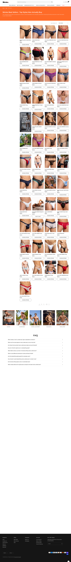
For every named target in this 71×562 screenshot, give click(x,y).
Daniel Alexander (35, 326)
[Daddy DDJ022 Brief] (38, 32)
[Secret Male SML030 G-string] (50, 246)
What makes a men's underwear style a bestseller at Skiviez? (21, 339)
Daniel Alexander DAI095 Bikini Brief (25, 40)
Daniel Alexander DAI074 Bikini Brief (62, 190)
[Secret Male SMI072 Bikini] (50, 161)
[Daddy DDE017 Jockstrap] (25, 246)
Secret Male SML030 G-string (50, 254)
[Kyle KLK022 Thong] (50, 140)
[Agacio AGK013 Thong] (63, 75)
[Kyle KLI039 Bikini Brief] (25, 53)
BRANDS (58, 5)
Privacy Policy (39, 542)
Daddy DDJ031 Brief (23, 190)
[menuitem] (12, 5)
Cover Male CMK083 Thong (62, 254)
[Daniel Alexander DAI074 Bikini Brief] (63, 182)
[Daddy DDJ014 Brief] (25, 203)
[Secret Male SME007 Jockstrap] (50, 53)
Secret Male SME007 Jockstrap (50, 61)
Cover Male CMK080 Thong (37, 233)
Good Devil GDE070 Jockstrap (50, 126)
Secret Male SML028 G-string (37, 275)
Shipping (4, 545)
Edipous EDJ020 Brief (24, 148)
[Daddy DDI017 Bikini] (63, 161)
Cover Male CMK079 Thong (24, 296)
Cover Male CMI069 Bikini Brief (62, 275)
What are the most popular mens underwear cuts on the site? (21, 342)
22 (46, 304)
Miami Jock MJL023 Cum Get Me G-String (62, 62)
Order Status (5, 542)
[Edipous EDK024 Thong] (38, 246)
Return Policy (38, 541)
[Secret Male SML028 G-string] (38, 267)
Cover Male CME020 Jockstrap (37, 148)
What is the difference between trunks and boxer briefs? (20, 353)
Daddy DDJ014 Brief (23, 211)
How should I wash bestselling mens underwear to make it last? (22, 359)
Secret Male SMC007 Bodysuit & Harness (38, 212)
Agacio (8, 326)
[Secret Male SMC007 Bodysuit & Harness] (38, 203)
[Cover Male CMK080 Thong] (38, 225)
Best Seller (16, 539)
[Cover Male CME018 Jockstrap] (50, 182)
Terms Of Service (39, 544)
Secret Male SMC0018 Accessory (63, 126)
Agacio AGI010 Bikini (48, 211)
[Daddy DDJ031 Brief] (25, 182)
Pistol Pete (62, 326)
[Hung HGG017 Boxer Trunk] (50, 225)
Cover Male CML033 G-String (25, 233)
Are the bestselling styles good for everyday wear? (19, 356)
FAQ (3, 539)
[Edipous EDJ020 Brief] (25, 140)
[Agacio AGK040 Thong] (25, 267)
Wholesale (27, 541)
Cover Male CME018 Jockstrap (50, 190)
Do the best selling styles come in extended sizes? (19, 361)
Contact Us (5, 541)
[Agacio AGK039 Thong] (38, 161)
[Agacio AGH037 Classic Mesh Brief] (63, 203)
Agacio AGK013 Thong (61, 83)
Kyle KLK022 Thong (48, 148)
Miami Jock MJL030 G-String (62, 148)
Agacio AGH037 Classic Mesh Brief (62, 212)
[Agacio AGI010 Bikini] (50, 203)
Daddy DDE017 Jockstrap (24, 254)
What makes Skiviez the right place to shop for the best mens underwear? (24, 364)
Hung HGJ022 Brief (60, 233)
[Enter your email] (62, 543)
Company (27, 537)
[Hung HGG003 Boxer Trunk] (38, 53)
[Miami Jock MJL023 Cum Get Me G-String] (63, 53)
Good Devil (49, 326)
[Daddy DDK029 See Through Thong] (38, 97)
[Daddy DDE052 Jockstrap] (38, 75)
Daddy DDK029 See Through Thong (37, 105)
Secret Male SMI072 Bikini (49, 169)
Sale (63, 5)
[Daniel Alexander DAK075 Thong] (38, 118)
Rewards (4, 547)
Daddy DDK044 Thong (49, 275)
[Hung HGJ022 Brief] (63, 225)
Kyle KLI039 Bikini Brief (24, 61)
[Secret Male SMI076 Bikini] (50, 97)
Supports (5, 537)
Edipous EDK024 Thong (36, 254)
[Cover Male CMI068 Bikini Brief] (50, 32)
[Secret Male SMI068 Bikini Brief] (63, 97)
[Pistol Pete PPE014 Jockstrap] (25, 161)
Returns (4, 544)
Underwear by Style (29, 5)
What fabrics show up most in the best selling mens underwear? (22, 350)
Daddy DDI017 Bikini (61, 169)
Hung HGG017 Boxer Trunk (49, 233)
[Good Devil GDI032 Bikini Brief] (63, 32)
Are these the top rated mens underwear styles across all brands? (22, 345)
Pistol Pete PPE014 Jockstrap (25, 169)
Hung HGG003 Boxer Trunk (37, 61)
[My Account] (64, 2)
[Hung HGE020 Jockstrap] (38, 182)
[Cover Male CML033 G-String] (25, 225)
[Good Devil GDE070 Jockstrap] (50, 118)
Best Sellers (20, 5)
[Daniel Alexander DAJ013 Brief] (50, 75)
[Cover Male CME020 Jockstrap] (38, 140)
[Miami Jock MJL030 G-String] (63, 140)
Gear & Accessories (40, 5)
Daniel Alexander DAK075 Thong (37, 127)
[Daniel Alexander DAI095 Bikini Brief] (25, 32)
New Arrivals (12, 5)
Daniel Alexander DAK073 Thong (24, 84)
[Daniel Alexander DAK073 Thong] (25, 75)
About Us (27, 539)
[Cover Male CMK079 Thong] (25, 288)
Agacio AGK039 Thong (36, 169)
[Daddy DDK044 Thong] (50, 267)
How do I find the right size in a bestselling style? (19, 347)
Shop (15, 537)
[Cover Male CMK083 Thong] (63, 246)
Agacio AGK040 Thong (24, 275)
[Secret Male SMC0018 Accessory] (63, 118)
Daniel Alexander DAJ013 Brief (50, 83)
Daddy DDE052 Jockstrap (36, 83)
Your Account (38, 539)
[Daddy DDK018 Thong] (25, 97)
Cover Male (22, 326)
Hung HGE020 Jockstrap (36, 190)
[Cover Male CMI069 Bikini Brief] (63, 267)
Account (38, 537)
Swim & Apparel (50, 5)
